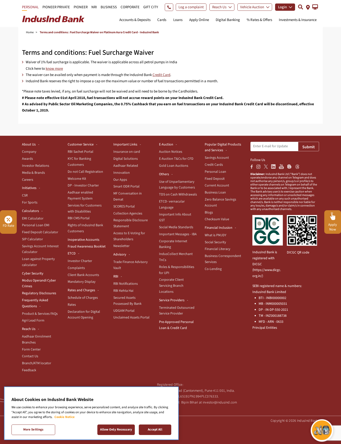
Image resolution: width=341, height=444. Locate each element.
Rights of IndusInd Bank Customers (85, 228)
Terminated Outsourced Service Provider (176, 310)
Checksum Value (217, 219)
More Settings (33, 429)
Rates (72, 304)
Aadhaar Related (125, 165)
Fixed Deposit (215, 178)
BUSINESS (109, 7)
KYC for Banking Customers (79, 161)
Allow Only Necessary (116, 429)
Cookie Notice (64, 417)
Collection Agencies (127, 213)
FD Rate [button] (8, 225)
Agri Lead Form (33, 320)
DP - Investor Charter (83, 185)
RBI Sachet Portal (80, 151)
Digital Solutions (125, 158)
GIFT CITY (150, 7)
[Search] (300, 7)
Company (29, 151)
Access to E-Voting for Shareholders (129, 236)
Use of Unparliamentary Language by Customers (177, 184)
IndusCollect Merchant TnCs (176, 257)
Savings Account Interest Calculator (40, 249)
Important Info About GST (175, 217)
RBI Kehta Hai (123, 290)
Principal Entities (264, 327)
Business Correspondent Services (223, 259)
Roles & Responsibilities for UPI (176, 270)
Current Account (217, 185)
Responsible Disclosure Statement (130, 223)
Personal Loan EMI (35, 225)
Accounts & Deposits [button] (135, 19)
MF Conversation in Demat (127, 196)
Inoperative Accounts (83, 239)
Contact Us (30, 356)
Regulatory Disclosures (39, 293)
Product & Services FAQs (40, 313)
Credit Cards (214, 164)
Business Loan (215, 192)
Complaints (76, 268)
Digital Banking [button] (228, 19)
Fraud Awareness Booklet (87, 246)
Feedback (29, 370)
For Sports (29, 202)
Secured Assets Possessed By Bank (127, 300)
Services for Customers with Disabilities (85, 208)
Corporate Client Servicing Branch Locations (171, 285)
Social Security (215, 242)
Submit (308, 147)
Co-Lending (213, 269)
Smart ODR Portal (126, 186)
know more (54, 68)
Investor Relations (35, 165)
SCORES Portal (124, 206)
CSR (25, 195)
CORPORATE (130, 7)
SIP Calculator (32, 239)
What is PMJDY (215, 235)
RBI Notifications (125, 283)
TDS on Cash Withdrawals (178, 194)
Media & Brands (33, 172)
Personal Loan (215, 171)
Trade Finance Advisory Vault (130, 265)
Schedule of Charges (83, 297)
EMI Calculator (32, 218)
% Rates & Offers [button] (259, 19)
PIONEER (81, 7)
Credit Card (161, 75)
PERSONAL (30, 7)
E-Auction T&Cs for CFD (176, 158)
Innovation (121, 172)
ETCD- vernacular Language (172, 204)
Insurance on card (126, 151)
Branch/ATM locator (36, 363)
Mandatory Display (82, 281)
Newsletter (121, 246)
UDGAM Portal (124, 310)
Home (30, 32)
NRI (94, 7)
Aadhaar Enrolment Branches (36, 339)
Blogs (209, 212)
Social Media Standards (176, 227)
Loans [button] (177, 19)
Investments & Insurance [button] (298, 19)
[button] (315, 7)
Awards (27, 158)
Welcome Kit (77, 178)
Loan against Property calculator (38, 262)
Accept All (155, 429)
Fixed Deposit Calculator (40, 232)
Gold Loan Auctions (173, 165)
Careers (27, 179)
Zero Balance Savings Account (220, 202)
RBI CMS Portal (79, 218)
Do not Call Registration (85, 171)
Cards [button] (161, 19)
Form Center (31, 349)
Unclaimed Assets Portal (131, 317)
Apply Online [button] (199, 19)
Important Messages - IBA (178, 234)
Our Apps (120, 179)
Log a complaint (191, 7)
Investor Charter (80, 261)
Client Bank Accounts (83, 275)
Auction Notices (170, 151)
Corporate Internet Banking (173, 244)
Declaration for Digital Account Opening (84, 314)
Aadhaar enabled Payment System (80, 195)
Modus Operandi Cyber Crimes (39, 283)
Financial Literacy (217, 249)
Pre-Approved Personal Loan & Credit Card (176, 325)
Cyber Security (32, 273)
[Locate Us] (308, 7)
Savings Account (217, 157)
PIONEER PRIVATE (56, 7)
